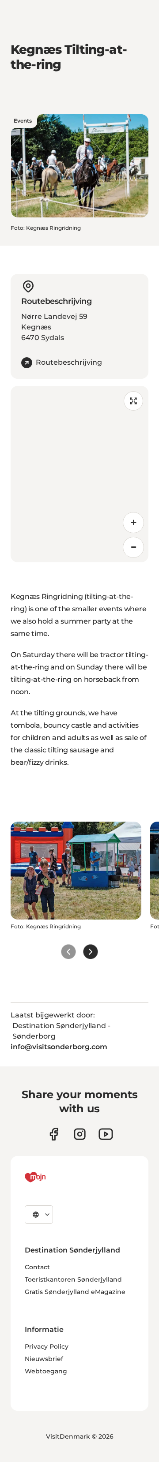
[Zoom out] (133, 547)
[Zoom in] (133, 522)
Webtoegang (46, 1371)
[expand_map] (133, 401)
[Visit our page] (79, 1134)
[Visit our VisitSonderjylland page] (53, 1134)
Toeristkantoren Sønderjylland (73, 1279)
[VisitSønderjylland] (52, 1177)
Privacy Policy (46, 1346)
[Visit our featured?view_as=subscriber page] (106, 1134)
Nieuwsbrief (44, 1359)
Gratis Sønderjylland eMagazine (75, 1292)
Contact (37, 1267)
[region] (79, 474)
